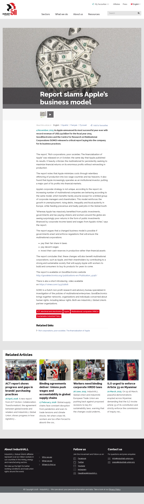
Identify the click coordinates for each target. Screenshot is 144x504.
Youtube (81, 466)
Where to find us (49, 464)
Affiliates (116, 4)
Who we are (47, 457)
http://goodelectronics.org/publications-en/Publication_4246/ (66, 275)
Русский (83, 125)
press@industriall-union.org (123, 462)
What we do (47, 461)
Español (64, 125)
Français (73, 125)
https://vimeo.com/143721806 (53, 284)
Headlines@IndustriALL (87, 473)
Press (125, 4)
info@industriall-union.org (122, 458)
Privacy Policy (114, 489)
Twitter (81, 462)
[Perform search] (139, 13)
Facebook (82, 458)
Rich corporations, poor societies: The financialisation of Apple (64, 331)
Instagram (82, 469)
